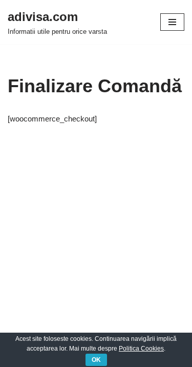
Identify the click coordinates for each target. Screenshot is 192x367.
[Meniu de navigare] (172, 22)
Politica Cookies (141, 348)
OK (96, 359)
